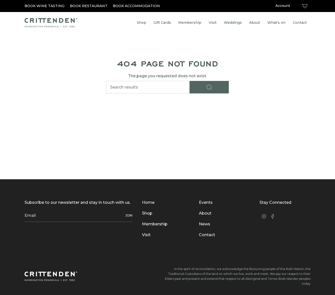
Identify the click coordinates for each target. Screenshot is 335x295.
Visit (146, 234)
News (204, 224)
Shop (147, 213)
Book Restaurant (88, 6)
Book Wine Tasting (44, 6)
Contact (207, 234)
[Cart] (304, 6)
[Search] (209, 87)
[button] (190, 23)
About (205, 213)
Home (148, 202)
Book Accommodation (136, 6)
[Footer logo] (51, 276)
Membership (155, 224)
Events (206, 202)
